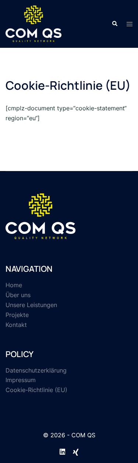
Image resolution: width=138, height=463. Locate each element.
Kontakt (16, 324)
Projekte (17, 314)
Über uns (18, 295)
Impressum (21, 380)
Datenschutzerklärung (36, 370)
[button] (114, 24)
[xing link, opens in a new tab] (76, 450)
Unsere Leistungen (31, 305)
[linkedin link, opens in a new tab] (63, 450)
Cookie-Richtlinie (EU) (36, 389)
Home (14, 285)
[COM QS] (33, 23)
